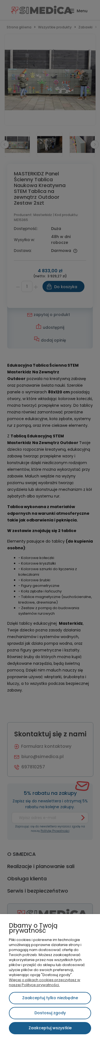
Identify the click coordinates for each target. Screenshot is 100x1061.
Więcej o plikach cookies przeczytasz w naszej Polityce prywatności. (44, 982)
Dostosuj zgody (50, 1013)
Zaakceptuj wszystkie (50, 1028)
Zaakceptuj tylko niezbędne (50, 998)
